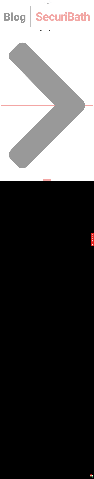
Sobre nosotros (44, 30)
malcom (10, 366)
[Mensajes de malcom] (6, 366)
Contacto (51, 30)
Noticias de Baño (8, 358)
